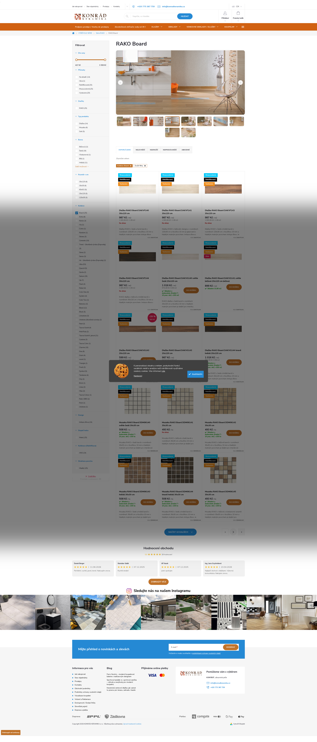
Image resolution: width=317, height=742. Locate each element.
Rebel (82, 288)
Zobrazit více (158, 581)
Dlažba (83, 123)
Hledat (185, 16)
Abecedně (186, 150)
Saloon (83, 276)
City (81, 379)
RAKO (83, 108)
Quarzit (82, 268)
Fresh (82, 367)
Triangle (83, 363)
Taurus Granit (85, 328)
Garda (82, 272)
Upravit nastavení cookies (132, 724)
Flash (82, 284)
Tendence (83, 375)
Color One (83, 292)
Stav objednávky (93, 6)
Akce (82, 81)
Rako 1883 (84, 399)
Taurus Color (84, 343)
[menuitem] (92, 27)
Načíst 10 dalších (178, 532)
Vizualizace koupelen (83, 695)
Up (81, 280)
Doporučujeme (125, 150)
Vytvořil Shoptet (239, 724)
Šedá (82, 151)
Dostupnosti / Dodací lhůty (85, 703)
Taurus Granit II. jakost (88, 336)
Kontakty (116, 6)
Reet (81, 324)
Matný (83, 437)
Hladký (83, 468)
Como (82, 229)
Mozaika (83, 127)
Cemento (84, 240)
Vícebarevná (84, 155)
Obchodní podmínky (82, 688)
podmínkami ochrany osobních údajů (206, 653)
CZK (237, 6)
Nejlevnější (140, 150)
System (82, 296)
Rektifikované (85, 85)
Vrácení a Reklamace (83, 699)
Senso (82, 256)
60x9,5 (82, 190)
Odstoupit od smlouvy (10, 732)
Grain (82, 355)
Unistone (83, 407)
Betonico (83, 304)
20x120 (83, 193)
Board (83, 213)
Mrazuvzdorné (85, 89)
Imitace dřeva (85, 422)
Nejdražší (154, 150)
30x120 (83, 182)
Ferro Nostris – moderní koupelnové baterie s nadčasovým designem (120, 675)
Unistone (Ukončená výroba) (90, 320)
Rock (82, 403)
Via (81, 225)
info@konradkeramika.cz (220, 683)
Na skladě (84, 77)
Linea (82, 387)
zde (163, 371)
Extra (82, 217)
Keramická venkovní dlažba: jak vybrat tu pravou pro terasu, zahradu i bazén (121, 689)
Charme (83, 347)
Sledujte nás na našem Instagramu (162, 590)
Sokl (81, 131)
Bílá (81, 159)
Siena (82, 252)
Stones (82, 237)
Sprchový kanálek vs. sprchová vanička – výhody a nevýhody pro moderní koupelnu (122, 682)
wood (82, 359)
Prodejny (106, 6)
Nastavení (138, 376)
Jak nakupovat (77, 6)
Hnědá (83, 163)
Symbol (83, 371)
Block (82, 312)
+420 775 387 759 (217, 687)
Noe (81, 351)
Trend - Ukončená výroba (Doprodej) (92, 246)
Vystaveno (84, 93)
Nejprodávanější (170, 150)
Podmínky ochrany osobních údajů (88, 692)
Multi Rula (83, 332)
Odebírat (230, 647)
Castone (83, 339)
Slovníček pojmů (81, 706)
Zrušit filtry (92, 476)
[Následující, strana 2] (233, 532)
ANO (82, 453)
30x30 (82, 186)
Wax (81, 391)
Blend (82, 308)
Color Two (83, 300)
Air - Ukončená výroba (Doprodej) (92, 260)
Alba (82, 264)
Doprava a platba (81, 710)
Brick (82, 383)
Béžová (83, 147)
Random (83, 233)
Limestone (83, 316)
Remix (82, 221)
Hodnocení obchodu (158, 548)
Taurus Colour (85, 395)
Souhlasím (197, 374)
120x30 (83, 197)
